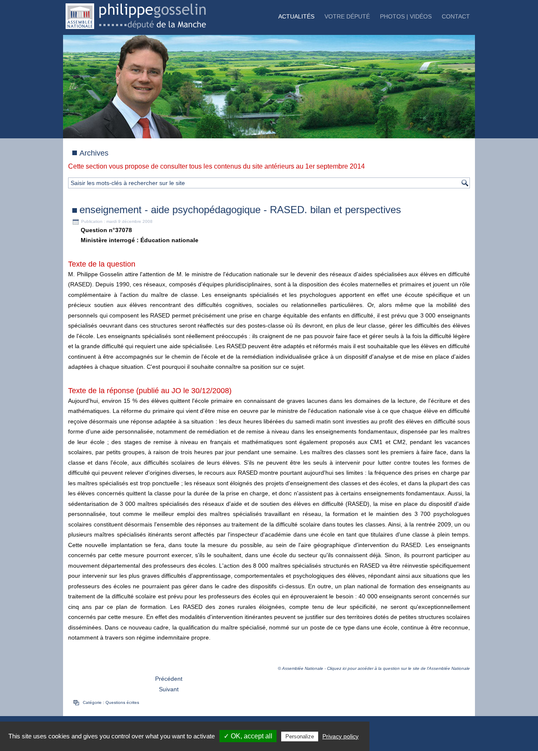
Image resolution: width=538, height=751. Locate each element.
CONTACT (456, 16)
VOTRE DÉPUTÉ (347, 16)
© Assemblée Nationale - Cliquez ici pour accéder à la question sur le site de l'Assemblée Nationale (374, 668)
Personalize (299, 736)
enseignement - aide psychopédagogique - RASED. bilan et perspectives (240, 209)
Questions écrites (122, 702)
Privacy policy (340, 736)
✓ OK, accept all (248, 736)
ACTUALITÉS (296, 16)
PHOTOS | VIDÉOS (406, 16)
